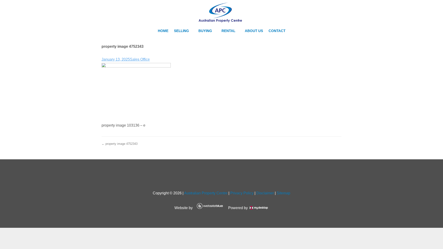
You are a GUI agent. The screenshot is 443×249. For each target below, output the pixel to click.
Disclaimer (265, 193)
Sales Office (140, 59)
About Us (254, 31)
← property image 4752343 (120, 143)
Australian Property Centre (205, 193)
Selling (181, 31)
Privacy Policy (242, 193)
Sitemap (283, 193)
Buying (205, 31)
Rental (228, 31)
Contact (277, 31)
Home (163, 31)
